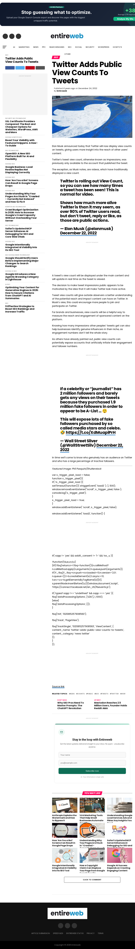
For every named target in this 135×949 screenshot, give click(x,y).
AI (14, 47)
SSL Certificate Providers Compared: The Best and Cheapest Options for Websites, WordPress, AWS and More (21, 127)
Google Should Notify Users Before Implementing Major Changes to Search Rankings (21, 262)
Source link (58, 686)
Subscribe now (92, 771)
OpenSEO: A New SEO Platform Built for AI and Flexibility (19, 156)
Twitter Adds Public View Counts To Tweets (21, 60)
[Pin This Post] (30, 68)
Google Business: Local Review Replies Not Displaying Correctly (19, 170)
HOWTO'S (15, 137)
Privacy (91, 933)
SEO (69, 47)
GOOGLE (8, 137)
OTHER (67, 54)
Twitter (115, 694)
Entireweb (62, 91)
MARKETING (24, 47)
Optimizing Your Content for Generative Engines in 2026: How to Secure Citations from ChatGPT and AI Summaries (22, 293)
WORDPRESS (103, 47)
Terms (100, 933)
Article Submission (40, 933)
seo (97, 694)
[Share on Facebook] (10, 68)
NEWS (35, 47)
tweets (104, 694)
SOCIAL (78, 47)
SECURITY (90, 47)
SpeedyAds (58, 933)
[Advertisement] (25, 95)
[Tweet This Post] (20, 68)
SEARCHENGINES (56, 47)
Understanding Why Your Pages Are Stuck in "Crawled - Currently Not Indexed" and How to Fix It (22, 197)
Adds (72, 694)
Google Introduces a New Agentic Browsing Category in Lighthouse (21, 277)
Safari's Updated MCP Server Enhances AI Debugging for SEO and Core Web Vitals (19, 232)
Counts (81, 694)
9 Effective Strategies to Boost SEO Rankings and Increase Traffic (19, 309)
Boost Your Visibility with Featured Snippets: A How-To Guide (21, 143)
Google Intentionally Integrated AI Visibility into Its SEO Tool (21, 247)
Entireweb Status (75, 933)
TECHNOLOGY (21, 118)
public (90, 694)
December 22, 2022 (78, 233)
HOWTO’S (117, 47)
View (123, 694)
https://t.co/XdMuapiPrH (90, 432)
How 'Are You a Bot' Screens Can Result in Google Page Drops (21, 183)
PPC (44, 47)
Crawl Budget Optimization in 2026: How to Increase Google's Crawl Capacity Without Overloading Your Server (21, 215)
